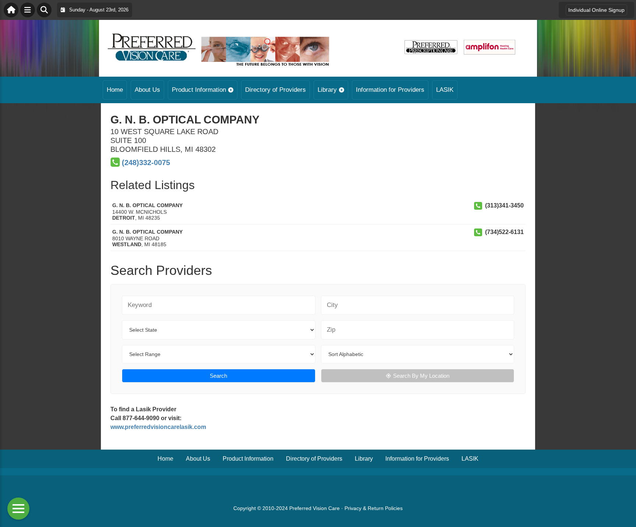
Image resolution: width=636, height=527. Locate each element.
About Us (147, 89)
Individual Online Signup (596, 10)
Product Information (199, 89)
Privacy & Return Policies (373, 508)
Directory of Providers (275, 89)
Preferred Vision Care (314, 508)
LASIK (444, 89)
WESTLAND (126, 244)
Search (218, 376)
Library (327, 89)
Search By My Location (421, 376)
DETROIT (123, 218)
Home (115, 89)
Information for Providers (390, 89)
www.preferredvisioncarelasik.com (158, 427)
